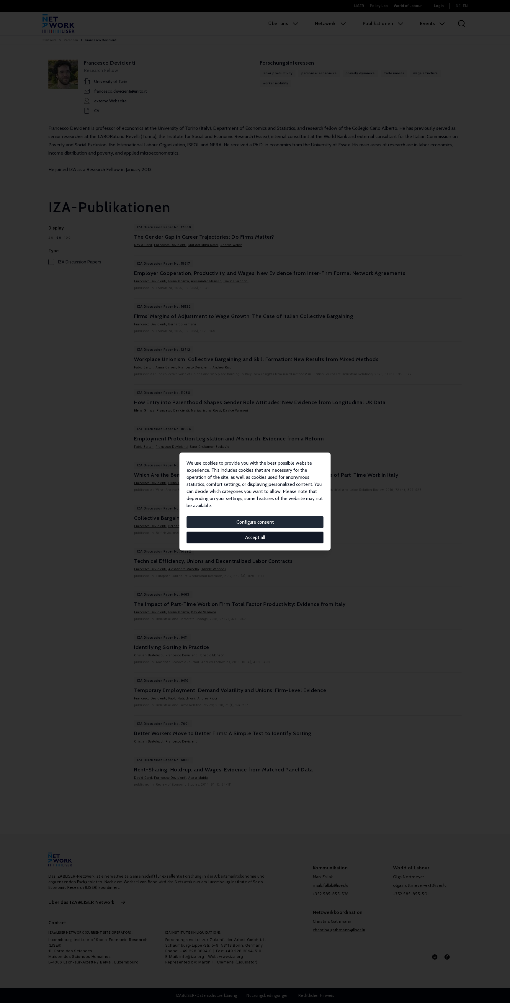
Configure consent (255, 522)
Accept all (255, 537)
